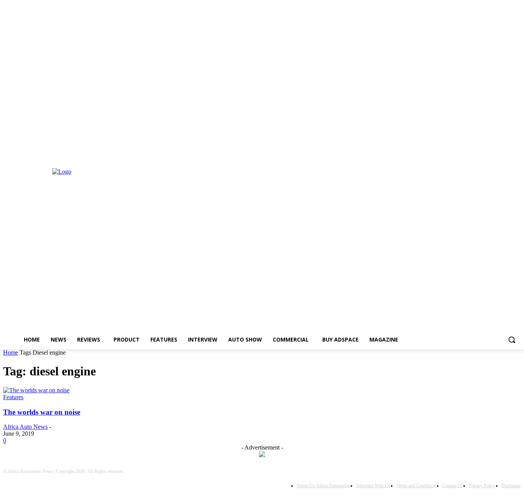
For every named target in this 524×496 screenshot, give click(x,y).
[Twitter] (18, 152)
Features (13, 397)
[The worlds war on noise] (36, 390)
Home (10, 352)
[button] (512, 339)
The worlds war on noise (41, 412)
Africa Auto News (25, 426)
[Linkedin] (7, 152)
